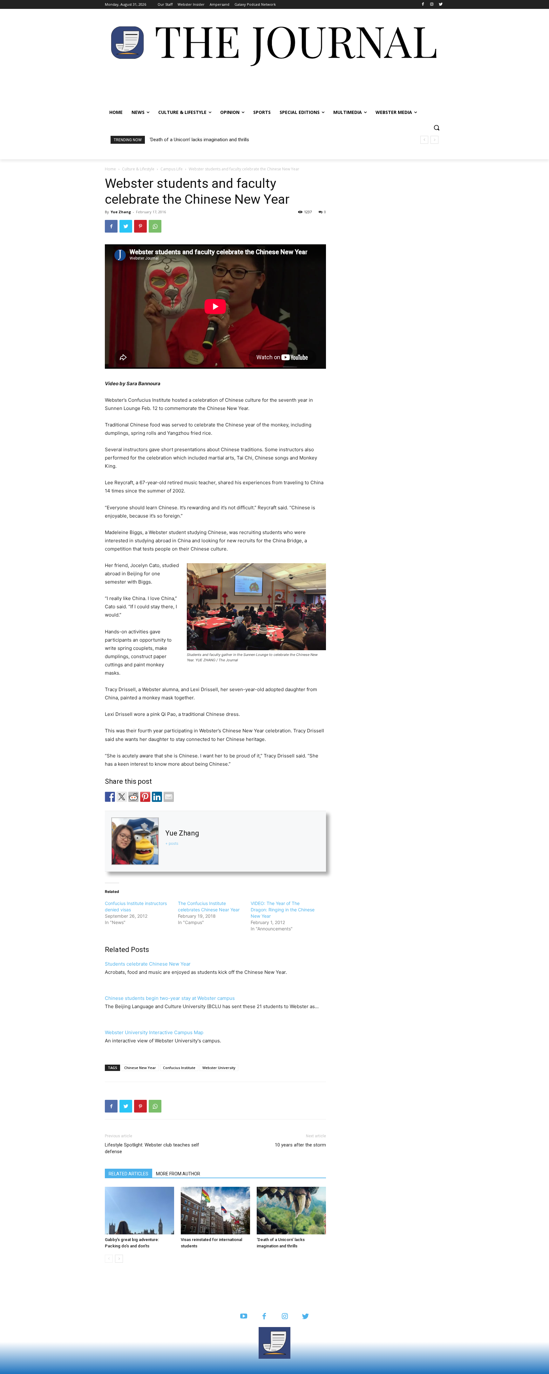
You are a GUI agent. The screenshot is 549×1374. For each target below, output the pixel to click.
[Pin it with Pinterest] (145, 797)
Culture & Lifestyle (138, 169)
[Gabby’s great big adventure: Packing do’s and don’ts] (139, 1210)
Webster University (218, 1067)
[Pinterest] (140, 226)
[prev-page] (109, 1259)
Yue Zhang (121, 211)
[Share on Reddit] (133, 797)
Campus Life (171, 169)
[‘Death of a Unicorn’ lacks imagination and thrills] (291, 1210)
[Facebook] (423, 4)
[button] (436, 127)
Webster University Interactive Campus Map (154, 1032)
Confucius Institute (179, 1067)
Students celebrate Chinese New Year (148, 964)
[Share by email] (169, 797)
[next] (434, 140)
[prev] (424, 140)
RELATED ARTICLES (128, 1173)
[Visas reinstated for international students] (215, 1210)
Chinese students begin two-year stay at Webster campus (170, 998)
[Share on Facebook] (110, 797)
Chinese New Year (140, 1067)
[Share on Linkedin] (157, 797)
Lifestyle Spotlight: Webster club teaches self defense (152, 1148)
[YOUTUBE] (243, 1316)
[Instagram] (431, 4)
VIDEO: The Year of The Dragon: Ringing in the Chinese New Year (283, 910)
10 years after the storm (300, 1145)
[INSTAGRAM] (285, 1316)
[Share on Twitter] (122, 797)
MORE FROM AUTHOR (178, 1173)
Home (110, 169)
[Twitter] (440, 4)
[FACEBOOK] (264, 1316)
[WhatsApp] (155, 226)
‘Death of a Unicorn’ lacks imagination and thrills (199, 139)
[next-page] (119, 1259)
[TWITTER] (305, 1316)
